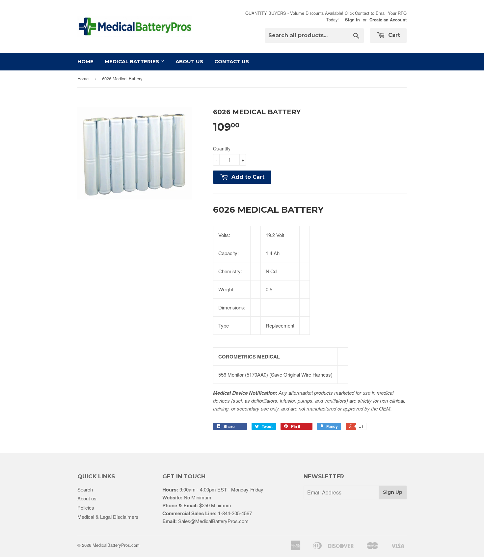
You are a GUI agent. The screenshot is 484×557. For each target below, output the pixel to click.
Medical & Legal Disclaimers (108, 516)
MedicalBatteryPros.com (116, 545)
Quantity (221, 148)
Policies (85, 507)
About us (86, 498)
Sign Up (392, 492)
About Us (189, 61)
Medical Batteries (132, 61)
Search (85, 489)
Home (85, 61)
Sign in (352, 20)
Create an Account (388, 20)
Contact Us (231, 61)
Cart (393, 35)
